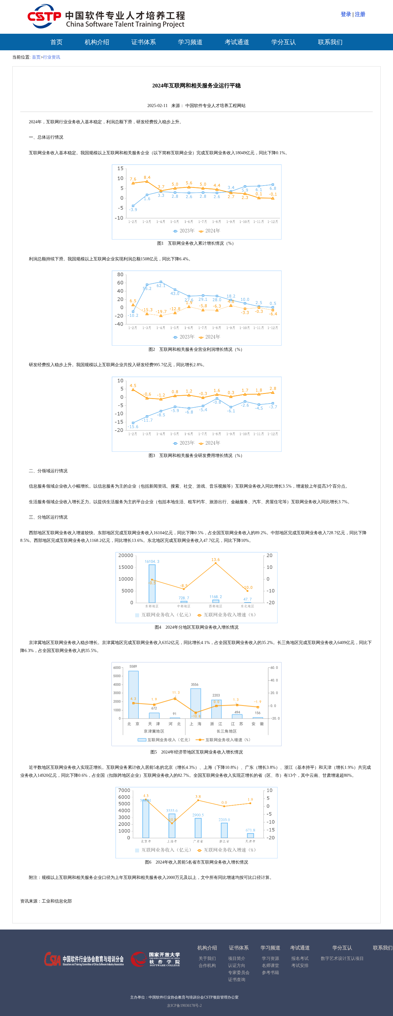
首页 (56, 42)
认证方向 (236, 965)
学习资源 (270, 958)
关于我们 (207, 958)
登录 (346, 14)
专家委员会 (239, 972)
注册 (360, 14)
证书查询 (236, 979)
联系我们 (330, 42)
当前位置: (21, 57)
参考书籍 (270, 972)
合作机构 (207, 965)
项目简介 (236, 958)
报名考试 (300, 958)
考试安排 (300, 965)
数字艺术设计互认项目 (342, 958)
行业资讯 (51, 57)
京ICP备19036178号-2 (184, 1005)
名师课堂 (270, 965)
